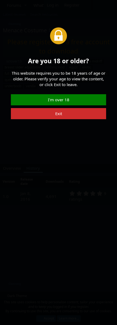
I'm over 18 (58, 99)
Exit (58, 113)
